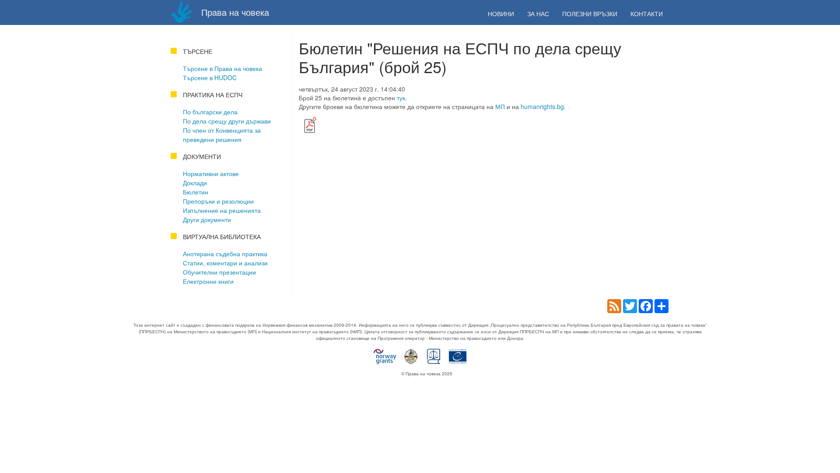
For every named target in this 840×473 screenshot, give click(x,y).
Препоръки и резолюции (218, 201)
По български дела (210, 111)
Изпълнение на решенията (222, 210)
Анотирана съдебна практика (225, 253)
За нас (538, 13)
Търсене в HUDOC (210, 77)
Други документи (207, 219)
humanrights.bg (542, 106)
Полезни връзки (589, 13)
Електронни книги (208, 281)
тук (401, 97)
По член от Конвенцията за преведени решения (222, 135)
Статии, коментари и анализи (225, 262)
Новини (501, 13)
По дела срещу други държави (227, 120)
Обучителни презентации (219, 272)
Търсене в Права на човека (222, 68)
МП (500, 106)
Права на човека (234, 12)
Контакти (646, 13)
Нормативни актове (211, 173)
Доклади (195, 182)
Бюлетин (195, 191)
